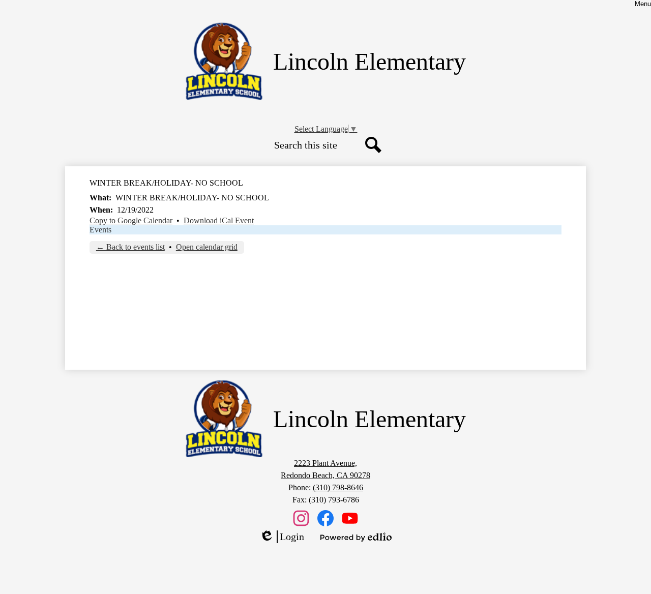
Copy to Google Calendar (131, 220)
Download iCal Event (219, 220)
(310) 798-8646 (338, 487)
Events (100, 229)
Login (281, 537)
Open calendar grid (207, 247)
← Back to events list (130, 247)
